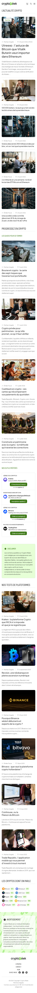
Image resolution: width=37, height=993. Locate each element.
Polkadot (10, 905)
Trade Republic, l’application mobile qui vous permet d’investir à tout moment (16, 860)
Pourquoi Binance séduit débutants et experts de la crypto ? (12, 721)
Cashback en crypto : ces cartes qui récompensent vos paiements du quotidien (15, 392)
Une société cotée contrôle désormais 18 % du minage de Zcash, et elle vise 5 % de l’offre (14, 218)
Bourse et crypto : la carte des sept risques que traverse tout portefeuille (14, 273)
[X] (23, 972)
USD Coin (23, 893)
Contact (18, 967)
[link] (18, 481)
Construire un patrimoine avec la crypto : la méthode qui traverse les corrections (15, 445)
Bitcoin (9, 889)
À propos (18, 964)
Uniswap (24, 905)
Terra (8, 901)
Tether (22, 897)
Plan (18, 970)
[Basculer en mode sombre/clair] (27, 4)
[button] (31, 4)
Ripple (9, 897)
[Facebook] (19, 972)
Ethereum (23, 889)
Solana (9, 893)
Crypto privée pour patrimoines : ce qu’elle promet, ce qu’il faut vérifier (15, 331)
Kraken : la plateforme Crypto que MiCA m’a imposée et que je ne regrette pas (16, 622)
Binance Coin (24, 901)
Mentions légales (18, 982)
